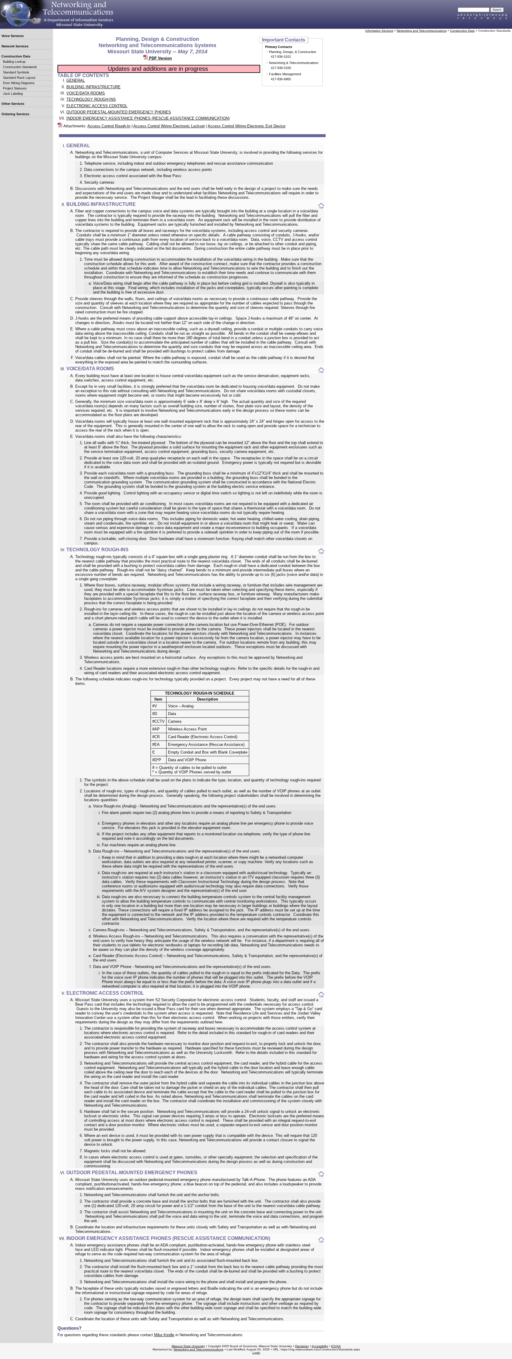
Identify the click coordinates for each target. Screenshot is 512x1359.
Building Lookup (14, 61)
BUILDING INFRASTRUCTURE (93, 87)
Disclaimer (302, 1346)
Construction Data (15, 56)
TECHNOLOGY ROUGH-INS (91, 99)
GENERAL (75, 80)
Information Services (379, 30)
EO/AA (336, 1346)
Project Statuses (15, 88)
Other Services (12, 103)
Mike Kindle (164, 1335)
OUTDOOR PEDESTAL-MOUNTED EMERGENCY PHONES (118, 112)
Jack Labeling (13, 93)
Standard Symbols (16, 72)
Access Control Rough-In (108, 126)
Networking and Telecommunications (422, 30)
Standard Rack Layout (19, 77)
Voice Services (12, 36)
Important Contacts (283, 39)
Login (256, 1352)
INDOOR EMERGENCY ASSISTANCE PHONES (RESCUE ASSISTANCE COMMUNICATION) (148, 118)
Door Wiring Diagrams (19, 83)
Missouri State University (188, 1346)
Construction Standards (20, 67)
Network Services (14, 46)
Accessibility (320, 1346)
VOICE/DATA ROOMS (85, 93)
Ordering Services (15, 114)
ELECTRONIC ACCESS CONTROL (96, 106)
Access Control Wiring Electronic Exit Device (246, 126)
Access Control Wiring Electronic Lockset (169, 126)
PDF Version (160, 58)
